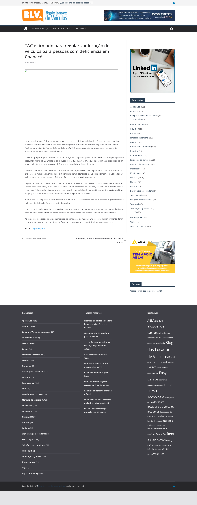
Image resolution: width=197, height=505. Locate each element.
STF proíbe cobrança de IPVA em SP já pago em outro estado (97, 345)
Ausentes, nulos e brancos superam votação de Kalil (99, 240)
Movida (163, 428)
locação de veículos (154, 421)
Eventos (133, 142)
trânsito (150, 449)
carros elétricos (162, 368)
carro (149, 362)
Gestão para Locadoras (140, 146)
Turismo (158, 449)
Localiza (159, 416)
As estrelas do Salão (35, 238)
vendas (150, 454)
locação (169, 416)
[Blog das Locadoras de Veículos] (25, 29)
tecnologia (166, 445)
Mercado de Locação (40, 29)
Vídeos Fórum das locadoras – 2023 (146, 291)
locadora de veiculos (160, 406)
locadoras (153, 411)
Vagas (132, 222)
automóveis (159, 343)
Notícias (133, 177)
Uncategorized (136, 217)
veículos (158, 454)
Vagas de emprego (138, 226)
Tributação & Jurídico (139, 208)
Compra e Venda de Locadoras (144, 115)
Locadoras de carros (62, 29)
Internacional (136, 155)
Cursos (133, 133)
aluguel (159, 320)
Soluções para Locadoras (141, 199)
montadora (161, 425)
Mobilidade (81, 29)
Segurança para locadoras (142, 191)
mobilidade (151, 425)
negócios (151, 434)
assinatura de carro (154, 337)
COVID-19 (134, 129)
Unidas (165, 448)
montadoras (153, 428)
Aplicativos (135, 107)
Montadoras (135, 173)
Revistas (134, 186)
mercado (167, 420)
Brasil (171, 357)
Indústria (134, 151)
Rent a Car (161, 434)
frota (167, 397)
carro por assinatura (163, 362)
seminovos (156, 445)
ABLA (151, 320)
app (169, 333)
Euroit (168, 385)
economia (163, 380)
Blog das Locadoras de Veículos (160, 349)
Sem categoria (136, 195)
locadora (159, 402)
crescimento (152, 373)
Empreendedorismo (139, 137)
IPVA (135, 212)
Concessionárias (137, 124)
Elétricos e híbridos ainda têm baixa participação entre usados (98, 324)
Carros (133, 111)
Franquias (137, 119)
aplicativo (162, 333)
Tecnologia (135, 204)
